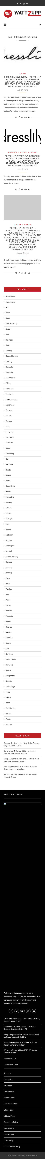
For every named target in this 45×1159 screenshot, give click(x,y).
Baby (8, 313)
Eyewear (9, 410)
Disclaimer (8, 1085)
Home (8, 481)
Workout (9, 725)
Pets (7, 595)
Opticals (9, 562)
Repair (8, 622)
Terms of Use (9, 1092)
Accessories (12, 152)
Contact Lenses (12, 356)
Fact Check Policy (10, 1104)
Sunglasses (10, 676)
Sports (8, 670)
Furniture (9, 443)
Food (8, 427)
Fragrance (10, 437)
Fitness (8, 416)
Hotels (8, 492)
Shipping (9, 638)
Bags (8, 318)
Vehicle (8, 697)
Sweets (9, 681)
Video (8, 703)
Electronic (9, 394)
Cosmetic (9, 367)
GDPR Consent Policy (12, 1147)
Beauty (8, 329)
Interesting (10, 497)
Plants (8, 605)
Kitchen (9, 508)
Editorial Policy (9, 1116)
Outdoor (9, 567)
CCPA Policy (8, 1140)
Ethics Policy (9, 1110)
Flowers (9, 421)
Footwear (9, 432)
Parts (8, 578)
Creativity (9, 372)
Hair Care (9, 464)
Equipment (10, 405)
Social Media (11, 660)
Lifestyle (34, 152)
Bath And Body (11, 324)
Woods (8, 719)
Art (7, 307)
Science (9, 627)
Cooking (9, 362)
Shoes (8, 643)
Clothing (22, 73)
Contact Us (8, 1079)
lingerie (8, 529)
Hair (7, 459)
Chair (8, 345)
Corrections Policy (11, 1122)
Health (8, 470)
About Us (7, 1073)
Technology (10, 687)
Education (10, 389)
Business (9, 340)
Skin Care (9, 654)
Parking (9, 573)
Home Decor (10, 486)
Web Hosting (11, 708)
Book (8, 334)
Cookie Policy (9, 1134)
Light (8, 524)
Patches (9, 589)
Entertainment (11, 399)
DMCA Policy (9, 1128)
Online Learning (12, 557)
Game (8, 448)
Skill (7, 649)
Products (9, 616)
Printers (9, 611)
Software (9, 665)
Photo (8, 600)
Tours (8, 692)
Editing (8, 383)
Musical (9, 551)
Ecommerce (10, 378)
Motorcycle (10, 546)
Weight (8, 714)
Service (9, 632)
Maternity (9, 535)
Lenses (8, 513)
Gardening (10, 454)
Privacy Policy (9, 1098)
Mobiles (9, 540)
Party (8, 584)
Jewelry (9, 502)
